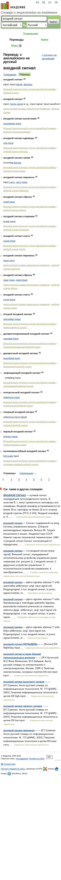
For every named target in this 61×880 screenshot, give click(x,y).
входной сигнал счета (14, 249)
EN (37, 2)
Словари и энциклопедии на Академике (29, 12)
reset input (9, 201)
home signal (16, 104)
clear (6, 280)
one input (8, 143)
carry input (21, 182)
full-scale (8, 456)
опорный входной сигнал (15, 425)
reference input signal (15, 417)
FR (56, 2)
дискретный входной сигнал (17, 367)
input (12, 280)
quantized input (11, 358)
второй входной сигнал (15, 327)
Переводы (16, 39)
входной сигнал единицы (15, 151)
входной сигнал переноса (15, 190)
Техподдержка (22, 759)
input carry (9, 260)
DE (43, 2)
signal (19, 84)
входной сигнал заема (14, 171)
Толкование (9, 74)
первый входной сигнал (14, 445)
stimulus (28, 84)
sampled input (10, 338)
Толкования (30, 33)
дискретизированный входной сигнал (22, 347)
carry (12, 182)
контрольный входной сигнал (18, 406)
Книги (44, 39)
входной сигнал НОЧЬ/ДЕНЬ (20, 644)
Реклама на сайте (36, 759)
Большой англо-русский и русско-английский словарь (29, 89)
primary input (10, 436)
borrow (17, 162)
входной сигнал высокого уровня (23, 681)
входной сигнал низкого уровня (22, 706)
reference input (11, 397)
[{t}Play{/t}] (24, 79)
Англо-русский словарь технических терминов (26, 109)
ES (50, 2)
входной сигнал (11, 93)
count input (9, 240)
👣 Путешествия (8, 764)
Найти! (53, 21)
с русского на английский (49, 57)
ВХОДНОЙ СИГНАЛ (14, 495)
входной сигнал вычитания (16, 132)
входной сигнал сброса (14, 210)
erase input (9, 221)
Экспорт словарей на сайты (13, 769)
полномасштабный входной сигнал (20, 464)
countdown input (12, 123)
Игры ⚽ (16, 45)
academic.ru (13, 5)
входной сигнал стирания (16, 230)
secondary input (12, 319)
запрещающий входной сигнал (18, 386)
